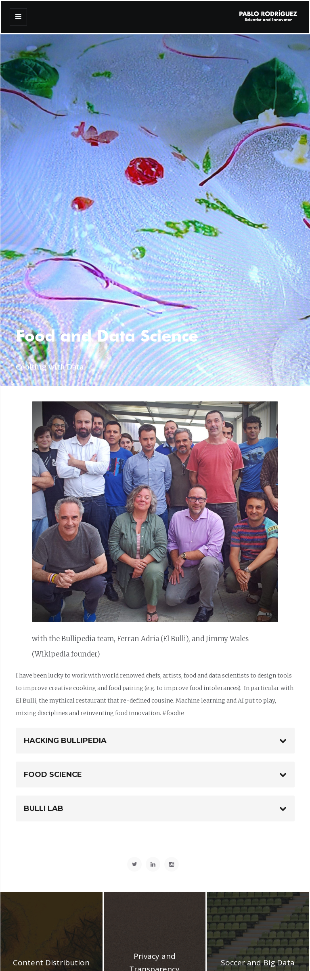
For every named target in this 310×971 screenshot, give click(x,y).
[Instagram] (171, 864)
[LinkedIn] (153, 864)
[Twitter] (134, 864)
